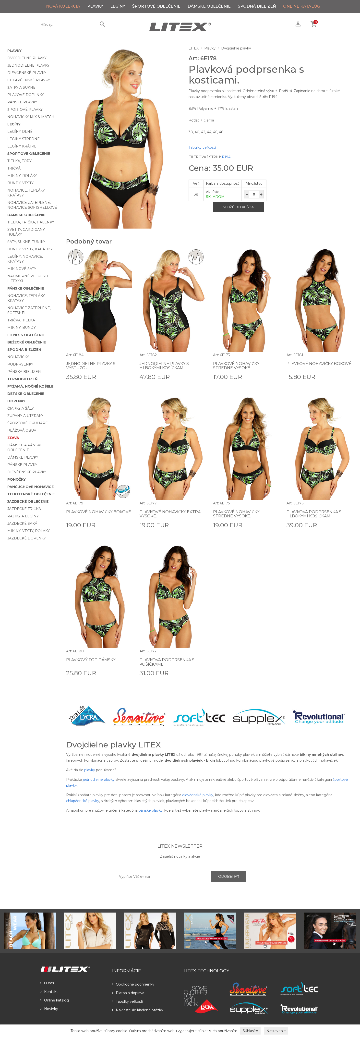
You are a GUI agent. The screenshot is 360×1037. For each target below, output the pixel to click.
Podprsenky (20, 364)
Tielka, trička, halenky (30, 222)
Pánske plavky (22, 102)
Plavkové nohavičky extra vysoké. (170, 514)
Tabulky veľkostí (202, 147)
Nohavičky (18, 357)
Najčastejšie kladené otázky (139, 1010)
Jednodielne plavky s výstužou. (90, 365)
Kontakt (51, 991)
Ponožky (16, 479)
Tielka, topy (19, 161)
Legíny (117, 6)
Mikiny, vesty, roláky (28, 531)
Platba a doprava (130, 993)
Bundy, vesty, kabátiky (30, 249)
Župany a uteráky (25, 416)
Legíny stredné (23, 139)
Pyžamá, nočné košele (30, 386)
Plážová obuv (21, 430)
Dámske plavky (22, 457)
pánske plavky (151, 810)
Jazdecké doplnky (26, 538)
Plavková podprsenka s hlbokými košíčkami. (314, 514)
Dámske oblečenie (209, 6)
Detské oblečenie (25, 393)
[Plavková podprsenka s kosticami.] (123, 137)
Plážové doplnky (25, 95)
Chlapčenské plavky (28, 80)
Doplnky (16, 401)
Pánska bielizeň (24, 371)
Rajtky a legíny (23, 516)
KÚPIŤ (126, 376)
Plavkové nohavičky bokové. (319, 363)
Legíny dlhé (20, 131)
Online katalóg (56, 1000)
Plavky (95, 6)
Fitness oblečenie (26, 335)
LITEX (194, 48)
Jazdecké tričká (24, 509)
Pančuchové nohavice (30, 487)
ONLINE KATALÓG (301, 6)
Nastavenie (276, 1031)
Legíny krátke (21, 146)
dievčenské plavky (197, 795)
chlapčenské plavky (82, 801)
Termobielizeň (22, 379)
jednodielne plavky (99, 779)
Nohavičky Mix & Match (30, 117)
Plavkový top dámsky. (91, 660)
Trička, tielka (21, 320)
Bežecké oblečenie (26, 342)
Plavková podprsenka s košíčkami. (167, 662)
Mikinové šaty (21, 269)
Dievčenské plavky (26, 73)
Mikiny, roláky (22, 175)
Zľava (13, 438)
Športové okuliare (27, 423)
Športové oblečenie (156, 6)
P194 (226, 157)
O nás (49, 983)
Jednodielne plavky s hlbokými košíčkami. (164, 365)
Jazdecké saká (22, 523)
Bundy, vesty (20, 183)
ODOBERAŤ (228, 876)
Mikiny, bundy (21, 327)
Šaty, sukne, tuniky (26, 242)
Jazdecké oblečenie (27, 501)
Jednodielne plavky (28, 65)
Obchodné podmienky (135, 984)
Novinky (51, 1009)
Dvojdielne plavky (27, 58)
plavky (89, 770)
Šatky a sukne (21, 87)
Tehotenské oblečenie (31, 494)
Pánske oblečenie (25, 288)
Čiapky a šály (20, 408)
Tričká (14, 168)
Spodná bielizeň (257, 6)
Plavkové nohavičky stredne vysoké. (236, 365)
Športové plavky (25, 109)
